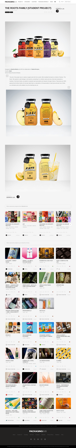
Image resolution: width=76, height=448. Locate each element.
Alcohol (7, 263)
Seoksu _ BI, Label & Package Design (28, 261)
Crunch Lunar (10, 360)
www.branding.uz (27, 420)
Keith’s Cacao (60, 410)
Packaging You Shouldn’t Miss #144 (46, 225)
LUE (24, 224)
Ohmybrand (43, 344)
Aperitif (27, 363)
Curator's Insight (29, 225)
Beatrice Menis (14, 69)
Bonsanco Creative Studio (45, 294)
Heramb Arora (61, 394)
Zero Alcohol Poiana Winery (45, 286)
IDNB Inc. (26, 294)
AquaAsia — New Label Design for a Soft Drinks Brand (12, 412)
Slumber (58, 360)
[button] (60, 2)
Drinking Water (29, 263)
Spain (10, 71)
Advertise (43, 434)
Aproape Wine (60, 285)
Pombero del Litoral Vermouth (28, 361)
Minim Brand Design (11, 420)
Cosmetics (64, 263)
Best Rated (24, 225)
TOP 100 (32, 434)
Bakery (24, 413)
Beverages (7, 12)
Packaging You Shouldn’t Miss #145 (12, 225)
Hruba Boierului (27, 310)
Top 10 (13, 228)
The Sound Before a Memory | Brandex (11, 386)
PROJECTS (20, 1)
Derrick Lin (60, 9)
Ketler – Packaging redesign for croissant (29, 411)
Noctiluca (42, 310)
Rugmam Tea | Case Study (46, 260)
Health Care (34, 225)
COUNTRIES (34, 1)
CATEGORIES (27, 1)
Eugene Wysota (27, 344)
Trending (26, 434)
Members (57, 434)
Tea (44, 262)
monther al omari (10, 394)
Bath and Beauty (59, 263)
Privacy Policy (50, 434)
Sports (62, 389)
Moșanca (8, 335)
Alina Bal (9, 294)
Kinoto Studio (60, 420)
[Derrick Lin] (57, 11)
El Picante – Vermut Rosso (11, 261)
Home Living (41, 228)
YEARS (51, 1)
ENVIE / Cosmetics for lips (62, 261)
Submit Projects (67, 1)
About (14, 434)
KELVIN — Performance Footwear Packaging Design (62, 386)
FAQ (62, 434)
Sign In (62, 1)
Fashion (59, 389)
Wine (60, 286)
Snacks (45, 228)
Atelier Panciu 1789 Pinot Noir (29, 386)
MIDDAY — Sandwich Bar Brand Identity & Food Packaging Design (12, 286)
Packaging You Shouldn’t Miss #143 (63, 225)
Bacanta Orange (44, 385)
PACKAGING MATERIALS (43, 1)
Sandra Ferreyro (35, 69)
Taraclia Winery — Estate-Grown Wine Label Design (63, 336)
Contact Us (19, 434)
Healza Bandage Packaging (27, 336)
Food (10, 228)
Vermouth (10, 263)
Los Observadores (45, 360)
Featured (37, 434)
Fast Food (11, 289)
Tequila (48, 413)
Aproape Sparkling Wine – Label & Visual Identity (12, 311)
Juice (11, 12)
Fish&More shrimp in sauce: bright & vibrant (46, 336)
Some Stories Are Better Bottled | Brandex (46, 411)
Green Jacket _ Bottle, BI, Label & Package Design (29, 286)
